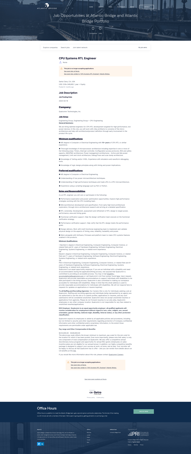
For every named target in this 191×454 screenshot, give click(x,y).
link (74, 351)
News (132, 7)
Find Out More (143, 411)
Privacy (141, 444)
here (118, 276)
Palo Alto (89, 432)
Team (110, 7)
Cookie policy (100, 397)
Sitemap (136, 444)
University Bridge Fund (115, 432)
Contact (147, 7)
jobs (65, 47)
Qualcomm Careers (116, 355)
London (88, 435)
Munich (88, 439)
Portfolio (121, 7)
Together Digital (136, 441)
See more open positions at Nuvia (95, 379)
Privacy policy (91, 397)
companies (50, 47)
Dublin (88, 437)
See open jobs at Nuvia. (72, 71)
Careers (129, 444)
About (100, 7)
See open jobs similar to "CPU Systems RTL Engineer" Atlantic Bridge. (87, 74)
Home (91, 7)
